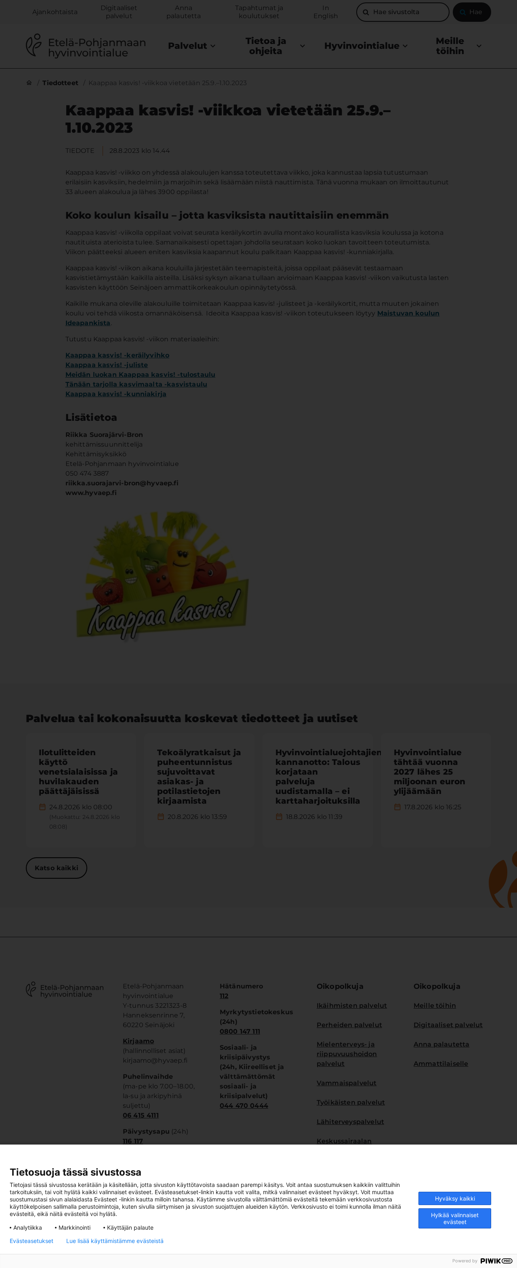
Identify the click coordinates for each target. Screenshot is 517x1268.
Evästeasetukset (31, 1241)
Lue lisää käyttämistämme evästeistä (115, 1241)
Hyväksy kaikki (455, 1198)
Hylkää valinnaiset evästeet (455, 1218)
